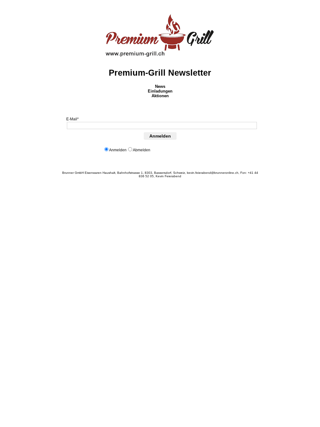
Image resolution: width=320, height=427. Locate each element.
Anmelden (160, 135)
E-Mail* (72, 119)
